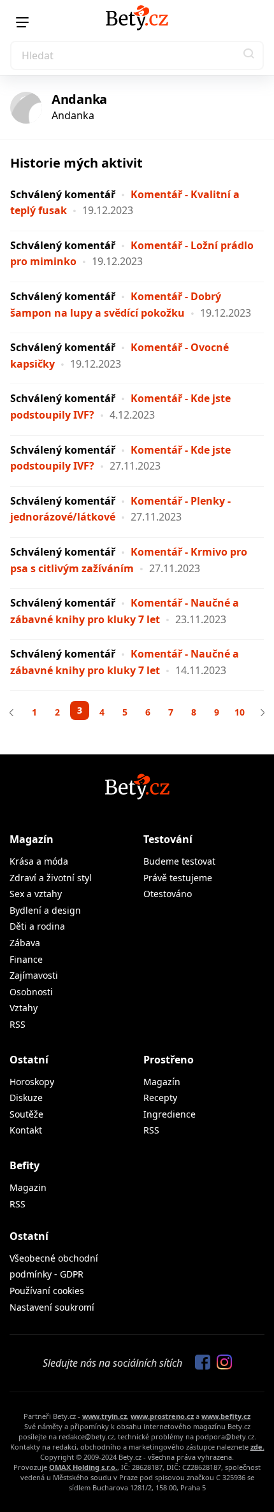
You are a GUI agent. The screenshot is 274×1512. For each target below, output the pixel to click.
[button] (249, 55)
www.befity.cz (225, 1416)
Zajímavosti (34, 975)
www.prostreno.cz (162, 1416)
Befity (25, 1165)
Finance (26, 959)
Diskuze (26, 1097)
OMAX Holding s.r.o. (83, 1467)
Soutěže (26, 1114)
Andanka (79, 99)
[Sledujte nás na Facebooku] (199, 1363)
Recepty (160, 1097)
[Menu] (22, 22)
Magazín (32, 839)
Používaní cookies (47, 1291)
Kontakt (26, 1130)
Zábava (25, 943)
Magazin (28, 1187)
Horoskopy (32, 1082)
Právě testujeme (177, 878)
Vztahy (24, 1008)
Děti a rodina (37, 926)
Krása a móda (39, 861)
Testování (167, 839)
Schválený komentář (62, 194)
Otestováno (167, 894)
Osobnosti (31, 992)
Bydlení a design (45, 910)
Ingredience (169, 1114)
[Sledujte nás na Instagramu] (221, 1363)
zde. (257, 1446)
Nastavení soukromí (52, 1307)
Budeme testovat (179, 861)
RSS (17, 1024)
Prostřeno (168, 1060)
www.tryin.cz (104, 1416)
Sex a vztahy (36, 894)
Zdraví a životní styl (51, 878)
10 (239, 712)
